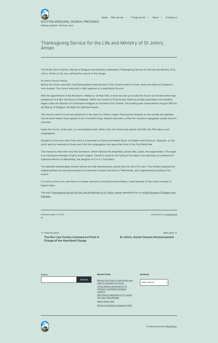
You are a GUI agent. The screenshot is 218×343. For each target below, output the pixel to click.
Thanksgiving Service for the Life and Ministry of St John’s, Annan (86, 192)
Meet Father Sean (105, 301)
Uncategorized (170, 214)
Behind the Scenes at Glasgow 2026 (114, 305)
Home (105, 17)
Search (44, 274)
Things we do (138, 17)
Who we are (117, 17)
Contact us (171, 17)
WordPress (171, 326)
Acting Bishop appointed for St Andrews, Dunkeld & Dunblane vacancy (112, 289)
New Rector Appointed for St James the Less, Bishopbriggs (114, 296)
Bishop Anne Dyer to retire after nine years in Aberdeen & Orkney (115, 281)
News (155, 17)
